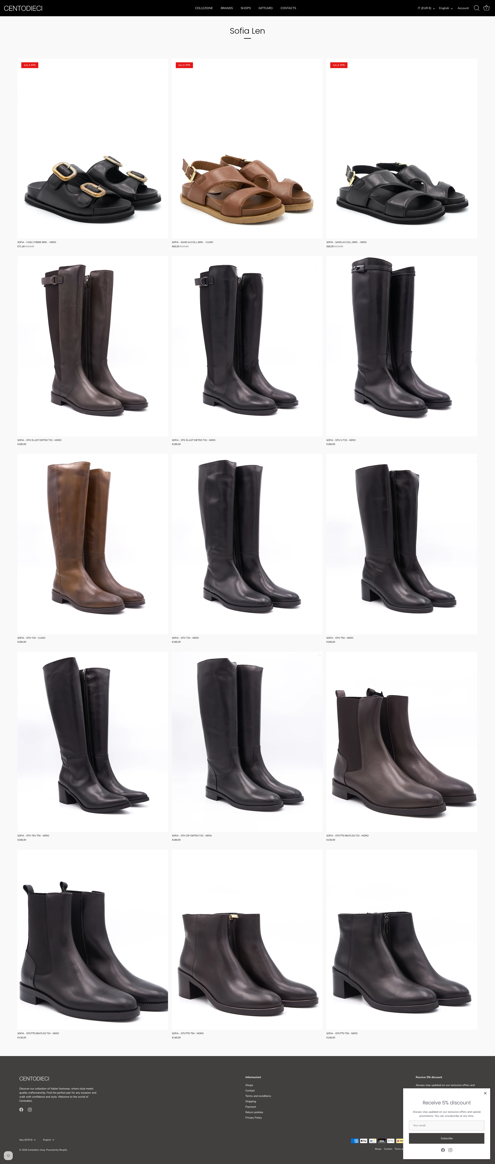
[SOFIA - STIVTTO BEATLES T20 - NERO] (92, 940)
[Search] (476, 8)
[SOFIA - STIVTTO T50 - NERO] (401, 940)
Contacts (288, 8)
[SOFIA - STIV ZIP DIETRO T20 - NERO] (247, 742)
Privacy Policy (253, 1117)
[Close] (485, 1093)
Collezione (204, 8)
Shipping (250, 1101)
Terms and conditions (258, 1096)
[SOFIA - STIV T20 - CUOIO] (92, 544)
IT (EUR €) (424, 8)
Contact (250, 1090)
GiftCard (266, 8)
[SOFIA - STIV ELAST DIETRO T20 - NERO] (247, 346)
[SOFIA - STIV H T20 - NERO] (401, 346)
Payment (250, 1107)
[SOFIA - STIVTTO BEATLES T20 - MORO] (401, 742)
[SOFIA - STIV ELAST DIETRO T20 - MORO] (92, 346)
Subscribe (447, 1138)
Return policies (254, 1112)
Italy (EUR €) (25, 1139)
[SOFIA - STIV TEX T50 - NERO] (92, 742)
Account (463, 8)
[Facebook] (443, 1150)
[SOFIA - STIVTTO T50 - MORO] (247, 940)
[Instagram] (450, 1150)
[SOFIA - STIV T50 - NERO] (401, 544)
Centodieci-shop (36, 1149)
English (444, 8)
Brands (227, 8)
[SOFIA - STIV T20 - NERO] (247, 544)
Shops (246, 8)
